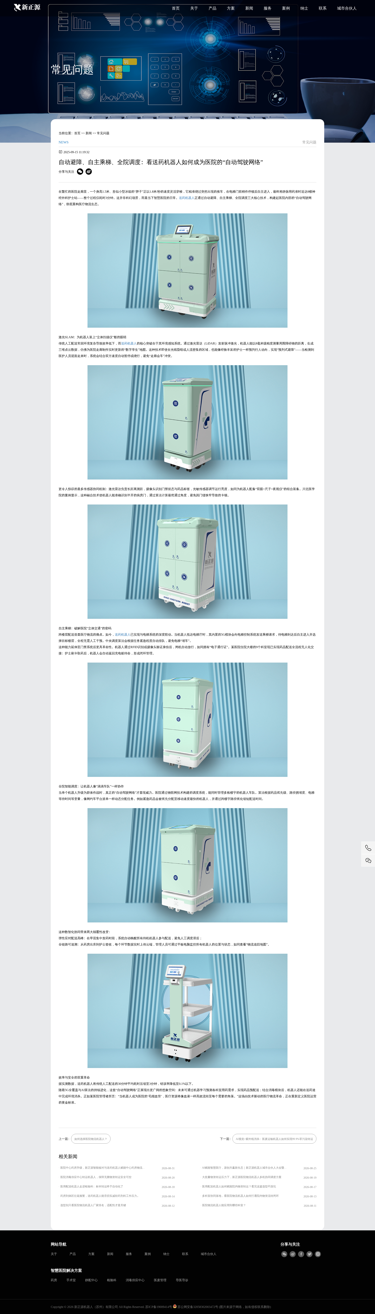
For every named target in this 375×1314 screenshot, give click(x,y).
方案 (231, 8)
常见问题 (103, 133)
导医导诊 (182, 1280)
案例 (286, 8)
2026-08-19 (310, 1177)
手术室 (71, 1280)
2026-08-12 (168, 1206)
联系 (323, 8)
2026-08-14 (168, 1196)
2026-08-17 (310, 1187)
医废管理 (160, 1280)
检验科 (111, 1280)
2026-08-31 (168, 1168)
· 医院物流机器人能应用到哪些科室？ (223, 1205)
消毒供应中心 (135, 1280)
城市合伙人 (347, 8)
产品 (212, 8)
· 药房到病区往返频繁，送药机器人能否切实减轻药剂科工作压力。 (99, 1196)
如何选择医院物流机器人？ (90, 1139)
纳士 (304, 8)
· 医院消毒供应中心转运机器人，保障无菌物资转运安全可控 (95, 1177)
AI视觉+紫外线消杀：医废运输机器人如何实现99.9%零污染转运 (274, 1139)
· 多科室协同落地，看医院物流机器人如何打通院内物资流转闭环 (239, 1196)
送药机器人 (187, 197)
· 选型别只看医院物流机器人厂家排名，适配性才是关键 (92, 1205)
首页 (176, 8)
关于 (194, 8)
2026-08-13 (310, 1196)
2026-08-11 (310, 1206)
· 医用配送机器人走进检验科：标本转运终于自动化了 (91, 1186)
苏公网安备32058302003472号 (197, 1306)
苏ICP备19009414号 (158, 1306)
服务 (267, 8)
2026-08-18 (168, 1187)
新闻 (249, 8)
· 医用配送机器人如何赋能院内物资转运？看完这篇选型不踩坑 (238, 1186)
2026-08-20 (168, 1177)
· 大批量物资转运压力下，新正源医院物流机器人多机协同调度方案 (240, 1177)
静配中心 (91, 1280)
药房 (54, 1280)
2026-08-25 (310, 1168)
